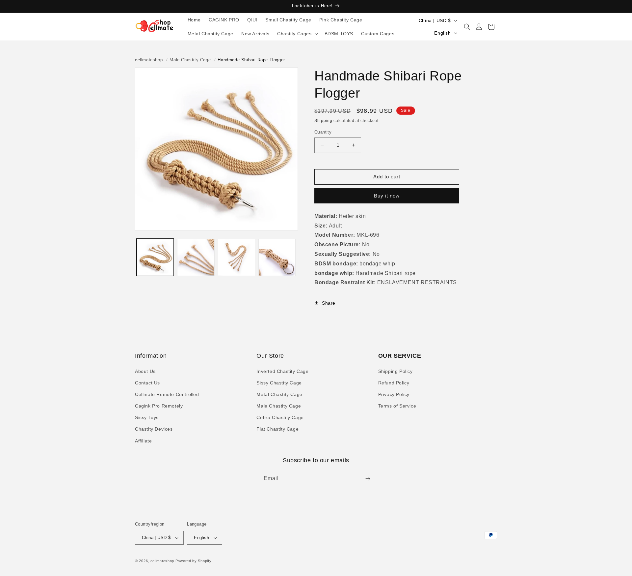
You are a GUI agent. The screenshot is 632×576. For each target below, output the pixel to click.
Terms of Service (397, 406)
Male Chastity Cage (190, 59)
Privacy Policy (393, 394)
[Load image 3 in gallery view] (236, 257)
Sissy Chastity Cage (279, 382)
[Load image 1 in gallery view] (155, 257)
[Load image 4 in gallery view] (277, 257)
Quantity (322, 132)
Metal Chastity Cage (279, 394)
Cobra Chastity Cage (279, 417)
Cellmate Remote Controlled (167, 394)
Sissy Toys (147, 417)
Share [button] (328, 303)
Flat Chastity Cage (277, 429)
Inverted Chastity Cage (282, 371)
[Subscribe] (367, 478)
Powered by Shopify (193, 561)
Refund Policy (393, 382)
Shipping (323, 120)
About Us (145, 371)
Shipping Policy (395, 371)
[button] (296, 34)
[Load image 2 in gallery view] (195, 257)
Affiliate (143, 440)
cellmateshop (149, 59)
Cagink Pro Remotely (159, 406)
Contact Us (147, 382)
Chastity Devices (154, 429)
